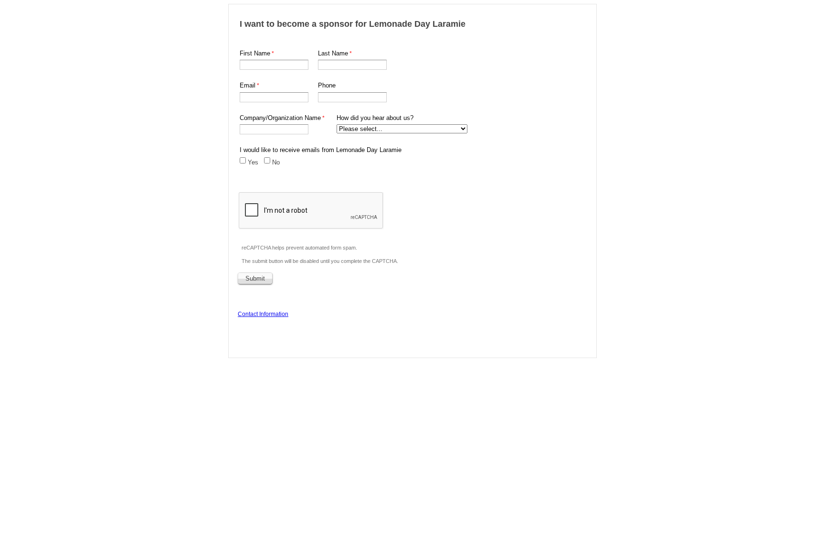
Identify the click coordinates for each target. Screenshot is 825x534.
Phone (327, 85)
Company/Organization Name (280, 117)
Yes (253, 162)
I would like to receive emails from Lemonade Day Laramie (321, 149)
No (276, 162)
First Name (255, 53)
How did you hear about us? (375, 117)
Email (247, 85)
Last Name (333, 53)
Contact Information (263, 314)
